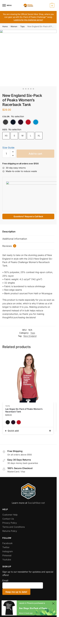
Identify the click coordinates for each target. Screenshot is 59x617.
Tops (22, 26)
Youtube (6, 559)
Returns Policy (9, 531)
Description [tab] (8, 231)
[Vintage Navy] (13, 122)
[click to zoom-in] (28, 58)
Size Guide (8, 147)
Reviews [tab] (8, 245)
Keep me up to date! (16, 591)
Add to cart (35, 153)
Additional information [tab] (14, 238)
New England (30, 336)
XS (6, 135)
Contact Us (8, 518)
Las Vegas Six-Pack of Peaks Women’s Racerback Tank (23, 410)
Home (5, 26)
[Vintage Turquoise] (36, 122)
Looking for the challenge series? (28, 20)
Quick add (13, 430)
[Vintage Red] (28, 122)
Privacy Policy (9, 522)
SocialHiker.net (36, 502)
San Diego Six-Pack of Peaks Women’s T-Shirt (35, 608)
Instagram (7, 551)
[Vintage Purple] (20, 122)
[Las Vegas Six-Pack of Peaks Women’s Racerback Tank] (28, 377)
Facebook (7, 543)
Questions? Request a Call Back (28, 216)
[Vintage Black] (5, 122)
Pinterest (6, 555)
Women (14, 26)
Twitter (5, 547)
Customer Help (10, 514)
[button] (51, 5)
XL (39, 135)
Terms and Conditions (13, 527)
